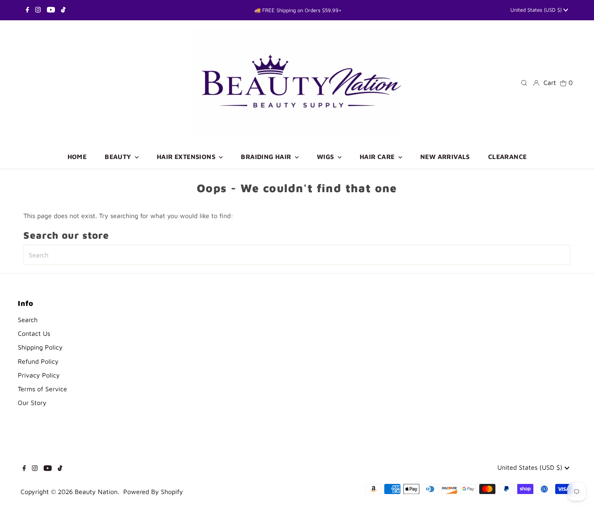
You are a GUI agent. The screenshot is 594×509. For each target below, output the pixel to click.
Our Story (32, 402)
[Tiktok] (63, 10)
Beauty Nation (96, 491)
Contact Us (34, 333)
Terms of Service (42, 388)
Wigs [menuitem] (326, 156)
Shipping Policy (40, 347)
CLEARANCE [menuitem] (507, 156)
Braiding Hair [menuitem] (267, 156)
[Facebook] (27, 10)
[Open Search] (524, 82)
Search (28, 319)
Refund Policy (38, 361)
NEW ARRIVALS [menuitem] (445, 156)
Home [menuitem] (77, 156)
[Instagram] (38, 10)
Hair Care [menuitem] (378, 156)
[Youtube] (51, 10)
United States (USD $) (536, 9)
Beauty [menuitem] (119, 156)
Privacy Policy (39, 375)
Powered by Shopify (153, 491)
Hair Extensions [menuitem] (187, 156)
